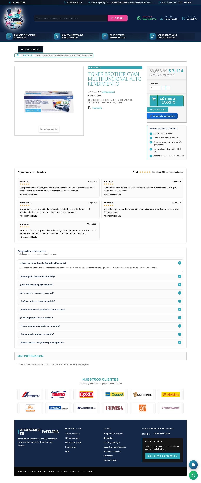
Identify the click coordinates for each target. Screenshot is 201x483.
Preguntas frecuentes (113, 434)
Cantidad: (154, 83)
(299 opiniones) (108, 92)
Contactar (108, 456)
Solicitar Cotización (112, 451)
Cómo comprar (72, 438)
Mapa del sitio (109, 460)
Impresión (97, 108)
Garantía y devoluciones (114, 447)
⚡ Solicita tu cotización (162, 116)
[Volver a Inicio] (17, 55)
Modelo (91, 96)
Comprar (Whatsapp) (157, 109)
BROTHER (27, 55)
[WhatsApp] (193, 475)
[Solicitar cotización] (193, 464)
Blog (67, 451)
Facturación (70, 447)
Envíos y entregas (111, 442)
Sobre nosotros (72, 434)
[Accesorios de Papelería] (14, 18)
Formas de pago (73, 442)
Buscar (119, 18)
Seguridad (108, 438)
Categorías (30, 49)
